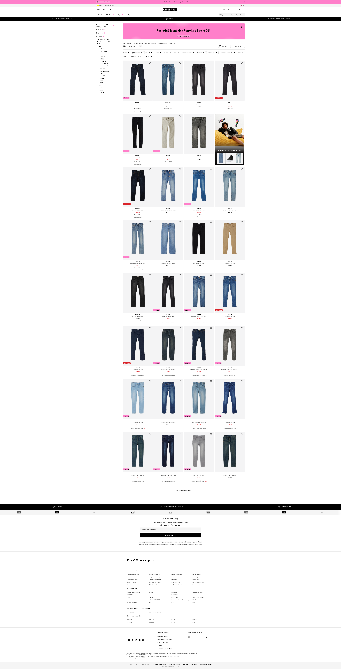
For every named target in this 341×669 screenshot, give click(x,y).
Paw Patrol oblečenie (176, 584)
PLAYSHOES (152, 597)
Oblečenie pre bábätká (155, 582)
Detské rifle (174, 579)
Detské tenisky (197, 574)
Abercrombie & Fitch (198, 597)
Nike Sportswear (197, 600)
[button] (224, 46)
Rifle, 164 (129, 619)
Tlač (136, 664)
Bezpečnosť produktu (206, 664)
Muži (104, 9)
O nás (130, 664)
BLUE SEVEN (174, 594)
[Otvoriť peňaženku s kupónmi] (224, 10)
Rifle (170, 43)
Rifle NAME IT (130, 612)
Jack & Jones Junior (198, 592)
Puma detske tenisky (198, 582)
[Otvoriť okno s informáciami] (244, 2)
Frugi (194, 602)
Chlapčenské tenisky (154, 577)
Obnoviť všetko (149, 56)
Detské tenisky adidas (133, 577)
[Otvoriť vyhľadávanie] (220, 15)
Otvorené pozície (144, 664)
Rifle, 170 (151, 622)
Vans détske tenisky (176, 577)
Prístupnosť (194, 664)
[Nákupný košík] (244, 10)
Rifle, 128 (151, 619)
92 (174, 43)
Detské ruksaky (197, 584)
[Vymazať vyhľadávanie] (243, 14)
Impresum (185, 664)
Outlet (100, 5)
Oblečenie (153, 43)
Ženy (98, 9)
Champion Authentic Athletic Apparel (181, 600)
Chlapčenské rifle (175, 582)
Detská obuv (196, 579)
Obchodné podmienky (174, 664)
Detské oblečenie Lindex (155, 574)
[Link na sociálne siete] (129, 640)
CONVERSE (174, 592)
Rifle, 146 (195, 619)
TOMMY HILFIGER (132, 602)
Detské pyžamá (197, 577)
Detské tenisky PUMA (176, 574)
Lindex (129, 600)
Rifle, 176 (195, 622)
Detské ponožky (153, 584)
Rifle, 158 (129, 622)
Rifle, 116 (173, 622)
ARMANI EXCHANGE (154, 600)
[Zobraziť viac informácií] (137, 111)
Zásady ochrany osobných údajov (153, 542)
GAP (150, 602)
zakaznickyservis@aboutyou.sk (157, 544)
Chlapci (129, 43)
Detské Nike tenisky (132, 579)
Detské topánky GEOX (133, 574)
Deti (110, 9)
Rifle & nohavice (162, 43)
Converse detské (131, 582)
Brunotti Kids (174, 597)
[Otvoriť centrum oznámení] (234, 9)
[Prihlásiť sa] (229, 10)
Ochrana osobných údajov (159, 664)
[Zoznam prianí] (239, 10)
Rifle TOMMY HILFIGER (155, 612)
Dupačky (129, 584)
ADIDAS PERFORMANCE (133, 592)
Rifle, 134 (173, 619)
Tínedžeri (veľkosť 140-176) (141, 43)
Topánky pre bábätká (155, 579)
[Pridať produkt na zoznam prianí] (150, 63)
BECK (172, 602)
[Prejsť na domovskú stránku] (137, 633)
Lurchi (150, 594)
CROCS (151, 592)
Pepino (129, 597)
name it (195, 594)
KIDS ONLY (130, 594)
